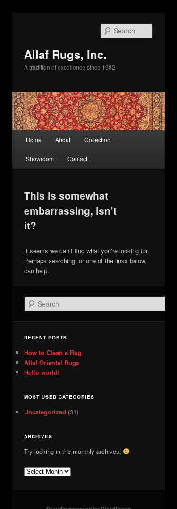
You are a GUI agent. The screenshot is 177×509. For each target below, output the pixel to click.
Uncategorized (45, 411)
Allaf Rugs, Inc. (65, 54)
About (62, 140)
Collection (97, 140)
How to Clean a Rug (53, 352)
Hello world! (41, 372)
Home (34, 140)
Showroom (40, 158)
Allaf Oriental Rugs (51, 362)
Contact (77, 158)
